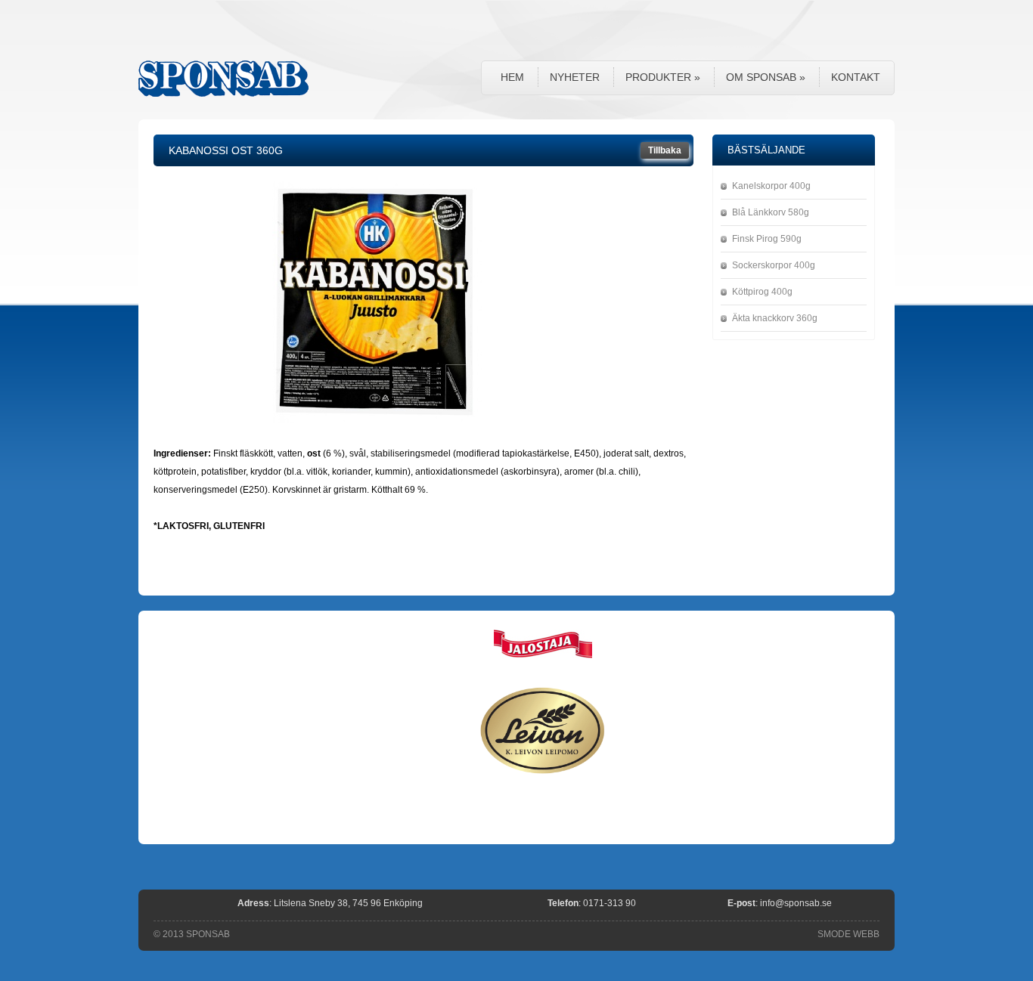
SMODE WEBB (848, 934)
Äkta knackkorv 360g (774, 318)
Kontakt (855, 77)
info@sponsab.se (796, 903)
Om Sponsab (765, 77)
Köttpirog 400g (762, 291)
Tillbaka (664, 150)
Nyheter (575, 77)
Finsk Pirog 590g (767, 239)
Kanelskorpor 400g (771, 186)
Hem (512, 77)
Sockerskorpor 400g (773, 265)
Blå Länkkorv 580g (770, 212)
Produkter (662, 77)
